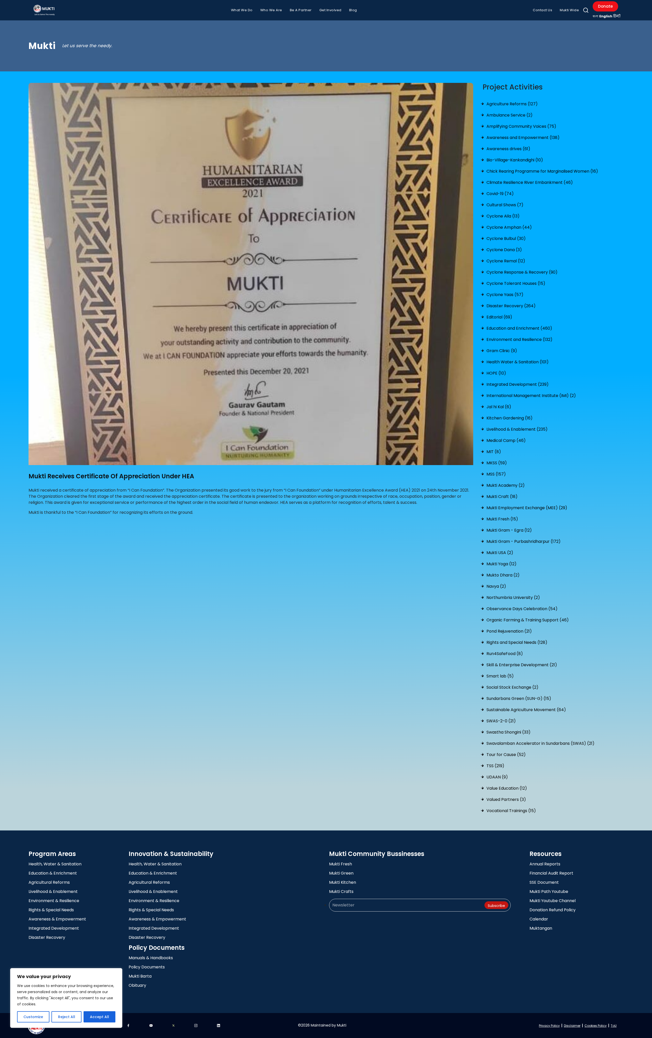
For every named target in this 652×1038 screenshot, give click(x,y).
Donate (605, 6)
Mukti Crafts (341, 891)
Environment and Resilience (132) (519, 339)
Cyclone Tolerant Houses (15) (515, 283)
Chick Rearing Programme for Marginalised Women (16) (542, 171)
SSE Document (544, 882)
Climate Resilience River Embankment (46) (529, 182)
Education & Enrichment (53, 873)
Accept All (99, 1016)
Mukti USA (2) (499, 553)
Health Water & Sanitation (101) (517, 362)
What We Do (242, 10)
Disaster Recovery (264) (511, 306)
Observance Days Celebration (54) (522, 609)
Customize (33, 1016)
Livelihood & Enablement (53, 891)
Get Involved (330, 10)
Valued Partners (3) (506, 799)
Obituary (137, 985)
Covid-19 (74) (500, 194)
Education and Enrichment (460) (519, 328)
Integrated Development (54, 928)
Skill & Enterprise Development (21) (521, 665)
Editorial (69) (499, 317)
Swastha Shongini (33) (508, 732)
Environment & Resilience (54, 901)
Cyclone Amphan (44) (509, 227)
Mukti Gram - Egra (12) (509, 530)
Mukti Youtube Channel (552, 901)
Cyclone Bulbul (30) (506, 238)
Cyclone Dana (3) (504, 250)
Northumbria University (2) (513, 597)
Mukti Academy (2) (505, 485)
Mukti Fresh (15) (502, 519)
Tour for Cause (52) (506, 755)
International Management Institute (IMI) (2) (531, 396)
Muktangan (540, 928)
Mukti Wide (569, 10)
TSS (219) (495, 766)
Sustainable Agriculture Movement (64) (526, 710)
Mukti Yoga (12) (501, 564)
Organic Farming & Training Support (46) (527, 620)
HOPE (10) (496, 373)
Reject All (66, 1016)
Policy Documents (147, 967)
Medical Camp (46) (506, 440)
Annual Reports (544, 864)
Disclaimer (572, 1025)
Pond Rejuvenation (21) (509, 631)
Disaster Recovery (47, 937)
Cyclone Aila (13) (503, 216)
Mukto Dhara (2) (503, 575)
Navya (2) (496, 586)
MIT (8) (493, 452)
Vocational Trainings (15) (511, 811)
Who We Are (271, 10)
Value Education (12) (506, 788)
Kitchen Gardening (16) (509, 418)
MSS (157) (496, 474)
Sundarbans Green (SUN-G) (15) (518, 698)
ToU (614, 1025)
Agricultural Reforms (49, 882)
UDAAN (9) (497, 777)
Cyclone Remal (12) (505, 261)
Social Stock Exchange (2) (512, 687)
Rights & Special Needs (51, 910)
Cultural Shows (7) (504, 205)
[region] (66, 998)
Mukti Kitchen (342, 882)
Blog (353, 10)
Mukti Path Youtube (548, 891)
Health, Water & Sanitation (55, 864)
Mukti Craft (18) (502, 496)
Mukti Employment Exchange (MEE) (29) (526, 508)
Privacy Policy (549, 1025)
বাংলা (595, 16)
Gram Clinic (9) (501, 351)
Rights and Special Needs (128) (516, 642)
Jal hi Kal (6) (498, 407)
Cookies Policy (596, 1025)
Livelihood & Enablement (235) (517, 429)
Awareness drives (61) (508, 149)
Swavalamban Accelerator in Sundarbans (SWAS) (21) (540, 743)
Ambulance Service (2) (509, 115)
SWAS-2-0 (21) (501, 721)
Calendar (538, 919)
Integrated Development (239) (517, 384)
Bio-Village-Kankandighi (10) (514, 160)
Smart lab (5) (500, 676)
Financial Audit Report (551, 873)
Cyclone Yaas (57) (504, 295)
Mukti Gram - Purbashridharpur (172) (523, 541)
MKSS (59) (496, 463)
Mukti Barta (140, 976)
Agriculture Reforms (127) (512, 104)
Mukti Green (341, 873)
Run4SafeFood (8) (504, 654)
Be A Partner (301, 10)
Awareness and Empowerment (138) (523, 137)
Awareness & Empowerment (57, 919)
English (605, 16)
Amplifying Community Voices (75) (521, 126)
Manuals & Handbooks (151, 958)
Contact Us (542, 10)
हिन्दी (616, 16)
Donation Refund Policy (552, 910)
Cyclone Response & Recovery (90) (522, 272)
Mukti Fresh (340, 864)
